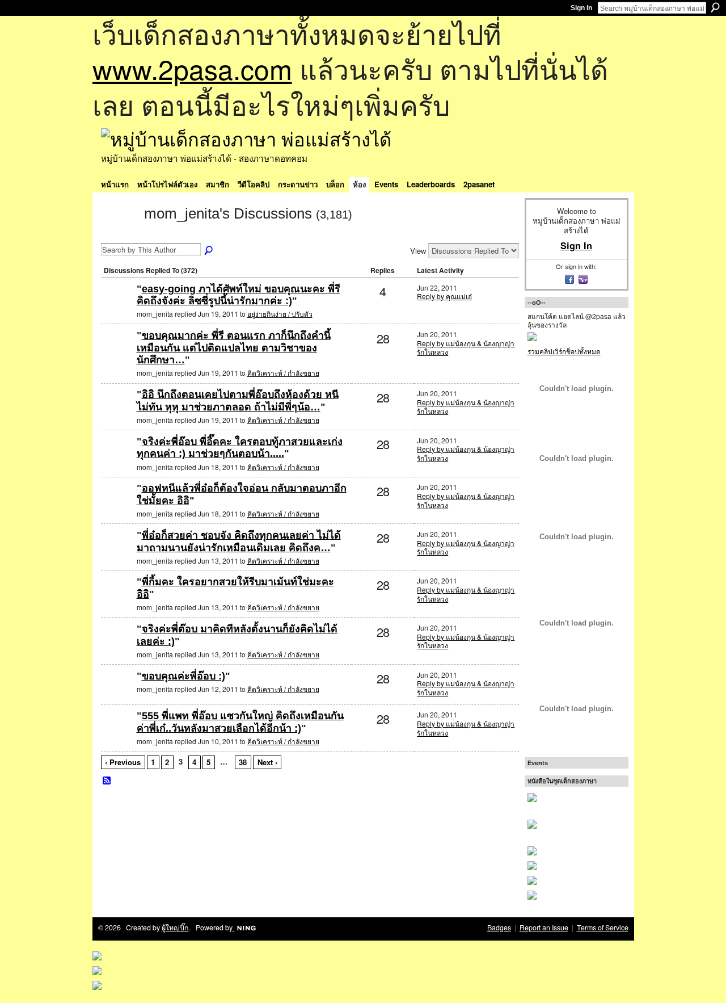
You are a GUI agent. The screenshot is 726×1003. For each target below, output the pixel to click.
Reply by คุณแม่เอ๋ (444, 296)
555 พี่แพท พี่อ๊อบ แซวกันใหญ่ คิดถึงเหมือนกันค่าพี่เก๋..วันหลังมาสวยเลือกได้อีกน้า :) (240, 722)
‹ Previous (123, 762)
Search (715, 7)
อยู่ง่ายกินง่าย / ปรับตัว (280, 313)
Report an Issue (544, 927)
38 (243, 762)
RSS (107, 781)
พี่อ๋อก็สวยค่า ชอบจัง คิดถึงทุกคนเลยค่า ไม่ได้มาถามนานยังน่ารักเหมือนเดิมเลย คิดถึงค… (239, 541)
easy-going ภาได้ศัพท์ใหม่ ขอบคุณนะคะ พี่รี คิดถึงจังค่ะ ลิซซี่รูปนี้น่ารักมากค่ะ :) (238, 295)
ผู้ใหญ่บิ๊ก (175, 927)
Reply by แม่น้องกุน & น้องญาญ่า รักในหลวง (465, 347)
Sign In (581, 8)
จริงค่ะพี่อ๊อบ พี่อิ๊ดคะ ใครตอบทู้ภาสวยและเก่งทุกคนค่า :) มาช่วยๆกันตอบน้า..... (240, 448)
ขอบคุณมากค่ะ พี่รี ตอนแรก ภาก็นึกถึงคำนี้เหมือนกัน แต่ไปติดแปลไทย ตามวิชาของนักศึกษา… (234, 348)
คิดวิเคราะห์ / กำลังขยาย (283, 372)
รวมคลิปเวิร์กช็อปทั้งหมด (564, 351)
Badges (499, 927)
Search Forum (209, 251)
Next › (267, 762)
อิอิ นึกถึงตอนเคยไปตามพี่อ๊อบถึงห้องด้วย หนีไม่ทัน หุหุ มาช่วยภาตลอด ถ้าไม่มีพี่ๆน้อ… (238, 401)
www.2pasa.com (192, 68)
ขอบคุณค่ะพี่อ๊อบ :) (183, 676)
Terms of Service (602, 927)
